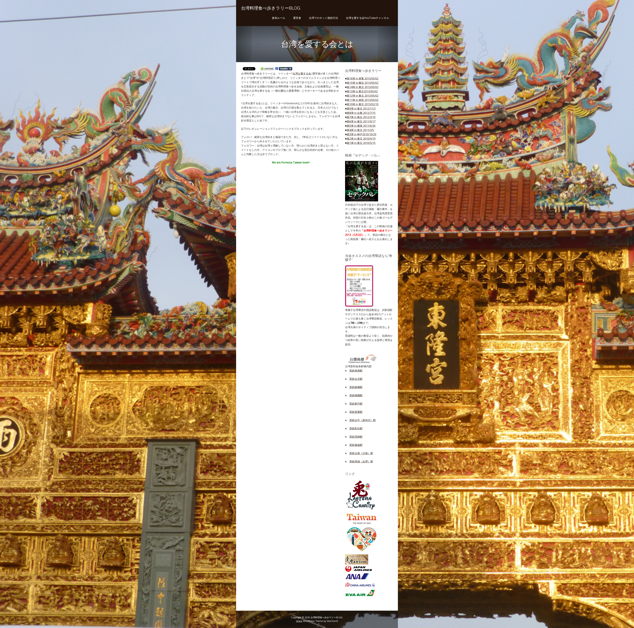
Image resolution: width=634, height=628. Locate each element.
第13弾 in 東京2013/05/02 (362, 91)
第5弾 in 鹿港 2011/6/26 (361, 126)
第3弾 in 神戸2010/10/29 (361, 134)
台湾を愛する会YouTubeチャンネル (367, 18)
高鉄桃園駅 (356, 395)
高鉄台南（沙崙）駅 (361, 453)
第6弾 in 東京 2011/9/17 (361, 121)
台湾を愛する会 (302, 73)
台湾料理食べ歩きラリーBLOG (270, 8)
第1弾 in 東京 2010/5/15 (361, 143)
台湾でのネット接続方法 (323, 18)
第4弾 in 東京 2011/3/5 (360, 130)
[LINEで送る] (267, 69)
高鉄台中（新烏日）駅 (362, 420)
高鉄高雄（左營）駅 (361, 461)
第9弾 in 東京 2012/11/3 (361, 108)
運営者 (297, 18)
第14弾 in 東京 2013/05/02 (362, 87)
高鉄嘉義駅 (356, 445)
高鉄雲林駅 (356, 436)
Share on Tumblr (285, 68)
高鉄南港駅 (356, 370)
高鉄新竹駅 (356, 403)
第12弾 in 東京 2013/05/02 (362, 95)
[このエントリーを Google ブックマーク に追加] (276, 69)
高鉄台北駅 (356, 379)
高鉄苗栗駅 (356, 412)
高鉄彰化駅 (356, 428)
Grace (299, 621)
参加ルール (278, 18)
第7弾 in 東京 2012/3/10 (361, 117)
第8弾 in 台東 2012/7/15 (361, 113)
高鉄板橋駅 (356, 387)
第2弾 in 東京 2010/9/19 (361, 138)
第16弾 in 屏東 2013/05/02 (362, 78)
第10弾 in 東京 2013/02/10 (362, 104)
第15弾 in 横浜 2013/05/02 (362, 83)
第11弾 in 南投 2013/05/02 (362, 100)
